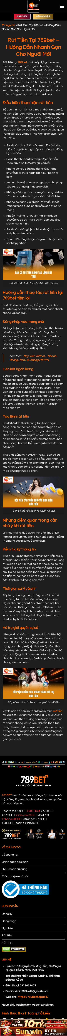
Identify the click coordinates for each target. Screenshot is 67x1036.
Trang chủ (8, 25)
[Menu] (61, 6)
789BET (7, 795)
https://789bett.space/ (33, 996)
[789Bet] (33, 6)
